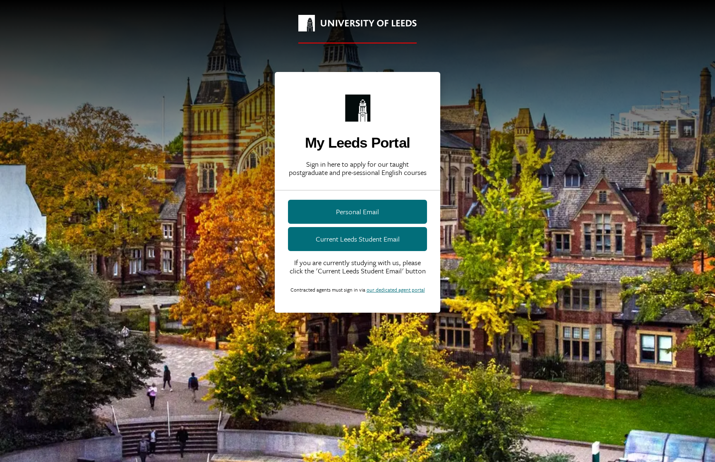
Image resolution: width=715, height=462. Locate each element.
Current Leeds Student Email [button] (358, 239)
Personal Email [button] (357, 211)
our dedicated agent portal (396, 289)
